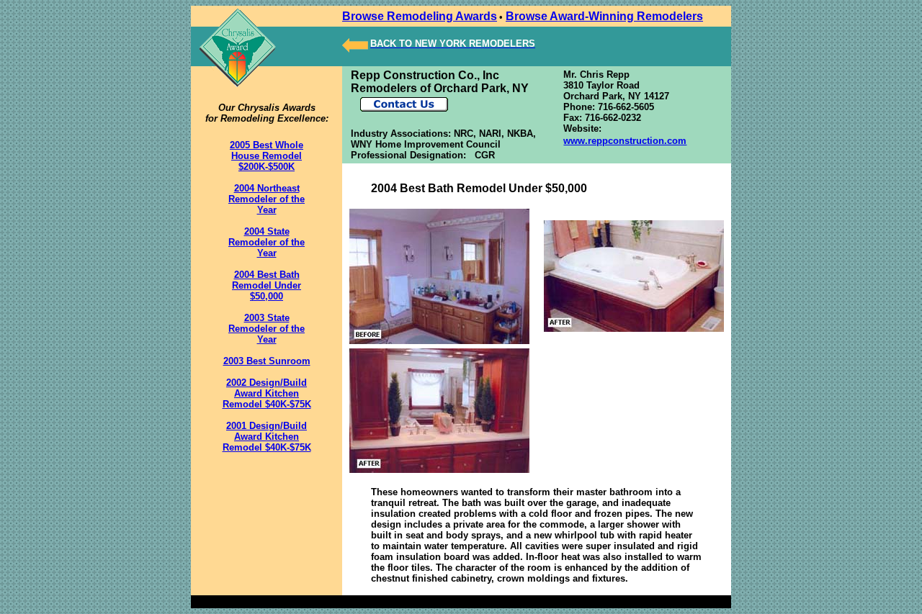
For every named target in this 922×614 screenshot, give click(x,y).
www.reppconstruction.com (624, 140)
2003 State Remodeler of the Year (266, 328)
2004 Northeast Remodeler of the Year (266, 199)
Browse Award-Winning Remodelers (604, 16)
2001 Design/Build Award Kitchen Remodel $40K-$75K (267, 436)
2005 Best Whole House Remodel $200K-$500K (266, 156)
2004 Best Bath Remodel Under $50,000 (266, 285)
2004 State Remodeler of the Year (266, 242)
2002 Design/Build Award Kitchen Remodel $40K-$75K (267, 393)
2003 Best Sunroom (266, 361)
